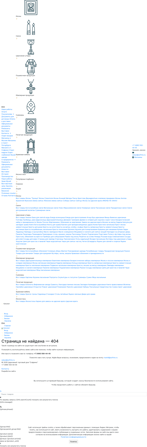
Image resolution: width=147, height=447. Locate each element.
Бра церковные (98, 217)
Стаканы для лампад (46, 239)
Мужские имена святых (34, 201)
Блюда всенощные (57, 217)
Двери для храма (88, 294)
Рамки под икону (72, 237)
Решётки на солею (86, 237)
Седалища (42, 294)
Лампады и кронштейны (34, 232)
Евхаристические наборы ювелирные (85, 261)
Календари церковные (97, 284)
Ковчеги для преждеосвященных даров (77, 225)
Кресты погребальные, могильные (38, 229)
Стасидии (50, 294)
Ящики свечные (75, 294)
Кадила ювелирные (64, 263)
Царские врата (72, 301)
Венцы (107, 217)
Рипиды (97, 237)
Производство (7, 176)
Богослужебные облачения (37, 251)
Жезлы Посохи (43, 222)
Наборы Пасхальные (91, 287)
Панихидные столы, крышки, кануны (57, 234)
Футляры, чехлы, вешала (61, 253)
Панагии (19, 234)
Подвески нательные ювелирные (63, 265)
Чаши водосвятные (54, 241)
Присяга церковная (75, 287)
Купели (120, 229)
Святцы (79, 201)
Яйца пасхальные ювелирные (48, 270)
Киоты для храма (54, 225)
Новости (5, 169)
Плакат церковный (49, 287)
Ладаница (20, 232)
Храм (4, 181)
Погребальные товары (95, 251)
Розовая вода (106, 237)
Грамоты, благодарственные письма (65, 284)
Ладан (125, 229)
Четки (84, 241)
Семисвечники (118, 237)
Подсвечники (93, 234)
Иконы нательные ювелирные (44, 263)
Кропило (71, 229)
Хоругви (19, 241)
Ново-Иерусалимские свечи (70, 208)
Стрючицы (59, 239)
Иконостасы (31, 301)
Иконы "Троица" (32, 198)
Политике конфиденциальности (73, 437)
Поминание (62, 287)
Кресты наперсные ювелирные (100, 263)
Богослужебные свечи (35, 208)
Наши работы (7, 109)
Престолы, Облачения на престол (29, 237)
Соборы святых (69, 201)
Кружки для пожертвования (86, 229)
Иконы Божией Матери (62, 198)
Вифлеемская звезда (42, 284)
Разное (127, 251)
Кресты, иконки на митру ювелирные (92, 265)
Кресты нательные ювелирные (37, 265)
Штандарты (92, 241)
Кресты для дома (35, 227)
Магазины (138, 157)
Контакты (6, 133)
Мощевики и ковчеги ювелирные (29, 268)
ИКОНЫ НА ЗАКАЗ (110, 201)
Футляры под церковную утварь (119, 239)
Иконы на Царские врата (92, 201)
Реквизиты (6, 128)
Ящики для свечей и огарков (108, 241)
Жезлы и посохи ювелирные (112, 261)
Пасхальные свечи (103, 208)
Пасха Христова (79, 198)
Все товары (21, 198)
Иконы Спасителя (46, 198)
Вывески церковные (118, 217)
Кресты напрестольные (108, 227)
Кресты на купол (50, 227)
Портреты (53, 277)
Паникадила (37, 234)
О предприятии (8, 160)
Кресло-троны (32, 294)
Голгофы (19, 220)
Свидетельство (106, 287)
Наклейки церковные (24, 287)
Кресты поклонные (60, 229)
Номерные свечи (89, 208)
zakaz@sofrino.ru (139, 155)
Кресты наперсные (91, 227)
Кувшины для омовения (107, 229)
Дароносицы (41, 220)
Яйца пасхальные (99, 277)
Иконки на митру (109, 222)
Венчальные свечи (51, 208)
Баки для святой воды (41, 217)
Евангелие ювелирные (61, 261)
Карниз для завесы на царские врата (51, 301)
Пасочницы (76, 234)
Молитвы (126, 284)
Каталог (6, 304)
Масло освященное (66, 232)
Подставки (103, 234)
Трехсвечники (70, 239)
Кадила (119, 222)
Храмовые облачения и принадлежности (87, 253)
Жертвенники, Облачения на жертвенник (65, 222)
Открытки (37, 287)
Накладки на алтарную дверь (118, 232)
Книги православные (114, 284)
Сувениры (82, 277)
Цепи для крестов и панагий (34, 241)
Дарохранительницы (55, 220)
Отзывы (5, 196)
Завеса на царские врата (92, 222)
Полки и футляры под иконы (119, 234)
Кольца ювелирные (80, 263)
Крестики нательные (106, 225)
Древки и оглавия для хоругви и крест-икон (98, 220)
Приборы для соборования (54, 237)
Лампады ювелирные (115, 265)
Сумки (89, 277)
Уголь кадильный (83, 239)
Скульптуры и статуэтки (68, 277)
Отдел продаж (7, 136)
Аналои (29, 217)
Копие (95, 225)
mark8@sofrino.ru (111, 358)
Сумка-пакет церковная (122, 287)
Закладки (84, 284)
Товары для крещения (42, 253)
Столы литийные (61, 294)
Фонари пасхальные (98, 239)
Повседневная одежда (77, 251)
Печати (84, 234)
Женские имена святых (53, 201)
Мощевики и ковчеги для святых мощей (90, 232)
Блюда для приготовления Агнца (78, 217)
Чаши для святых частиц (72, 241)
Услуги (4, 112)
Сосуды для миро (30, 239)
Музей (8, 181)
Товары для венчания (24, 253)
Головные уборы (54, 251)
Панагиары (27, 234)
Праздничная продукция (114, 251)
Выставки (5, 131)
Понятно (73, 442)
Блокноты (30, 284)
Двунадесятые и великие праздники (100, 198)
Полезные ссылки (9, 193)
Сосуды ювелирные (94, 268)
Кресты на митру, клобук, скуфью (70, 227)
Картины (29, 277)
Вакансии (5, 191)
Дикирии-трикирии (72, 220)
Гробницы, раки (29, 220)
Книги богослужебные (38, 225)
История (5, 174)
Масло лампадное (51, 232)
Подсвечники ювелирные (69, 268)
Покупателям (7, 114)
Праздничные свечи (119, 208)
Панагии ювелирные (51, 268)
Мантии (64, 251)
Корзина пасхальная (41, 277)
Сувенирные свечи (42, 210)
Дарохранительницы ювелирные (39, 261)
